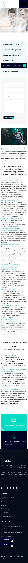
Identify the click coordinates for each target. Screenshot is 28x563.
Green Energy (5, 509)
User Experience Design (11, 71)
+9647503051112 (7, 444)
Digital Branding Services (11, 44)
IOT (2, 501)
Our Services (4, 512)
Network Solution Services (12, 66)
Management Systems (7, 516)
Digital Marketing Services (11, 55)
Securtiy (3, 505)
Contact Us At (14, 426)
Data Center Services (10, 60)
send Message (8, 117)
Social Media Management (12, 50)
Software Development (7, 498)
